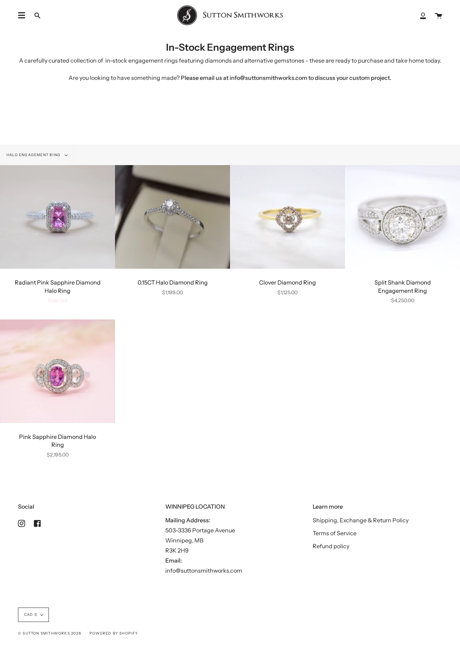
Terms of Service (334, 533)
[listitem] (230, 82)
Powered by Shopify (113, 633)
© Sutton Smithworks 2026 (49, 633)
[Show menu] (21, 15)
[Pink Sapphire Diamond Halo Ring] (57, 371)
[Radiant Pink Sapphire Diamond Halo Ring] (57, 217)
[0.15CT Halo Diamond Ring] (172, 217)
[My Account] (423, 15)
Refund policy (331, 546)
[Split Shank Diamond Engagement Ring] (402, 217)
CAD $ (30, 614)
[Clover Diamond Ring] (287, 217)
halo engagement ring (33, 155)
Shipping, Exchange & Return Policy (361, 520)
